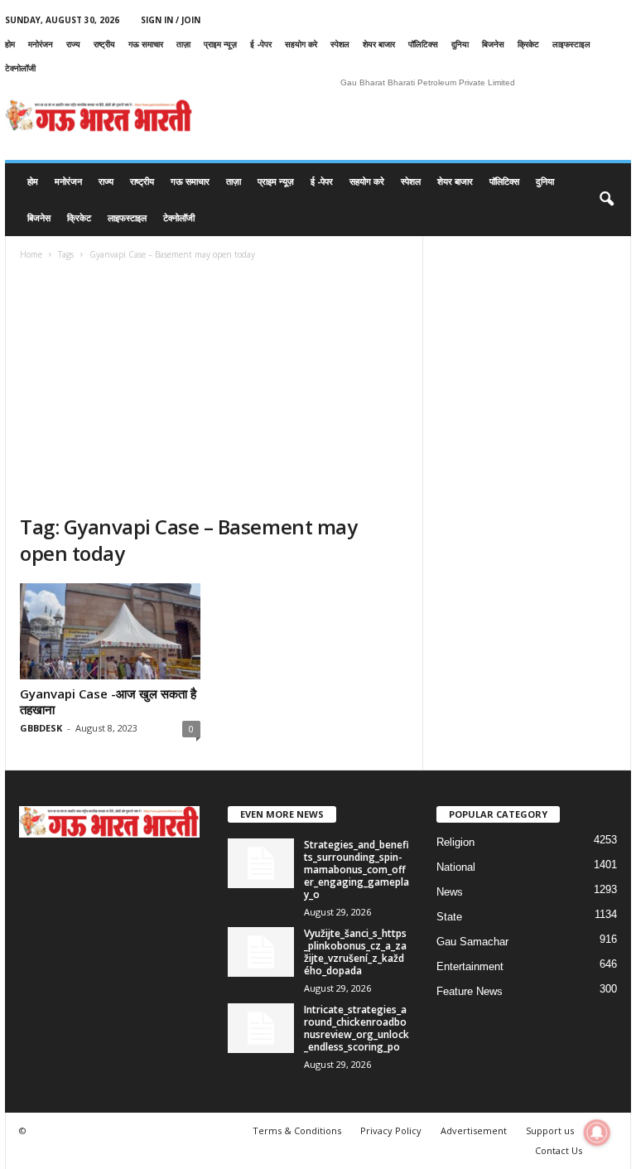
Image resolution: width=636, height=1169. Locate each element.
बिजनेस (493, 44)
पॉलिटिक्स (423, 44)
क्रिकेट (528, 44)
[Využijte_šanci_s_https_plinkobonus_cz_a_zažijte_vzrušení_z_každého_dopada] (261, 952)
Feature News (469, 991)
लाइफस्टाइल (571, 44)
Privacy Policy (391, 1130)
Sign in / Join (170, 20)
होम (10, 44)
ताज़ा (183, 44)
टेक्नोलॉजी (20, 68)
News (449, 892)
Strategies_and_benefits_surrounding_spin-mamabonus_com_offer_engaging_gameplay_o (356, 869)
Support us (550, 1130)
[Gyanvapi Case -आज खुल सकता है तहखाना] (110, 631)
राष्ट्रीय (104, 44)
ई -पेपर (261, 44)
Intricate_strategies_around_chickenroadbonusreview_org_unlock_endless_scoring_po (356, 1028)
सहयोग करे (301, 44)
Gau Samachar (472, 941)
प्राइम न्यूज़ (220, 44)
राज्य (73, 44)
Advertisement (474, 1130)
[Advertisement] (214, 389)
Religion (455, 842)
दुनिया (460, 44)
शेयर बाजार (379, 44)
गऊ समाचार (145, 44)
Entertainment (470, 966)
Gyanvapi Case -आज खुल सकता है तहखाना (108, 701)
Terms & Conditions (297, 1130)
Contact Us (558, 1150)
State (449, 917)
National (455, 867)
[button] (606, 199)
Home (31, 254)
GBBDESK (41, 728)
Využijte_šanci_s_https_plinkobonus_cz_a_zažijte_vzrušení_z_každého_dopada (355, 952)
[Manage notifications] (597, 1132)
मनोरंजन (40, 44)
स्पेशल (339, 44)
